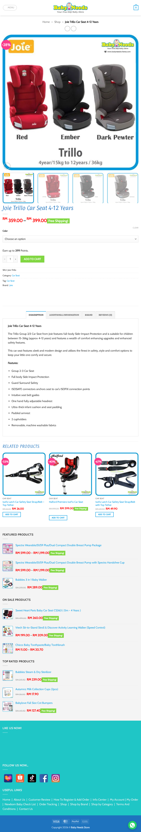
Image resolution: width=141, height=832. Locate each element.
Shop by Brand (79, 804)
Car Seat (16, 275)
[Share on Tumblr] (30, 291)
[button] (10, 7)
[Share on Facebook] (9, 291)
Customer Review (39, 799)
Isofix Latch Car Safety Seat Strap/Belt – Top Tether (23, 503)
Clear (135, 227)
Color (5, 231)
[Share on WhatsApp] (4, 291)
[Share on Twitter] (13, 291)
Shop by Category (102, 804)
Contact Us (26, 809)
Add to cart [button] (11, 514)
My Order (132, 799)
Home (46, 22)
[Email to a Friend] (17, 291)
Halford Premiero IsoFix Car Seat (66, 501)
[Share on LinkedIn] (25, 291)
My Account (117, 799)
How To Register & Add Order (71, 799)
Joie (11, 285)
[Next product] (67, 28)
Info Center (99, 799)
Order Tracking (48, 804)
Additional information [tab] (64, 314)
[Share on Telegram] (34, 291)
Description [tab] (36, 314)
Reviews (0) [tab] (105, 314)
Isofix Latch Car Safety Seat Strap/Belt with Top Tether (115, 503)
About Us (19, 799)
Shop (57, 22)
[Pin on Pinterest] (21, 291)
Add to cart (32, 259)
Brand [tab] (89, 314)
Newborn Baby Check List (20, 804)
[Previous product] (73, 28)
